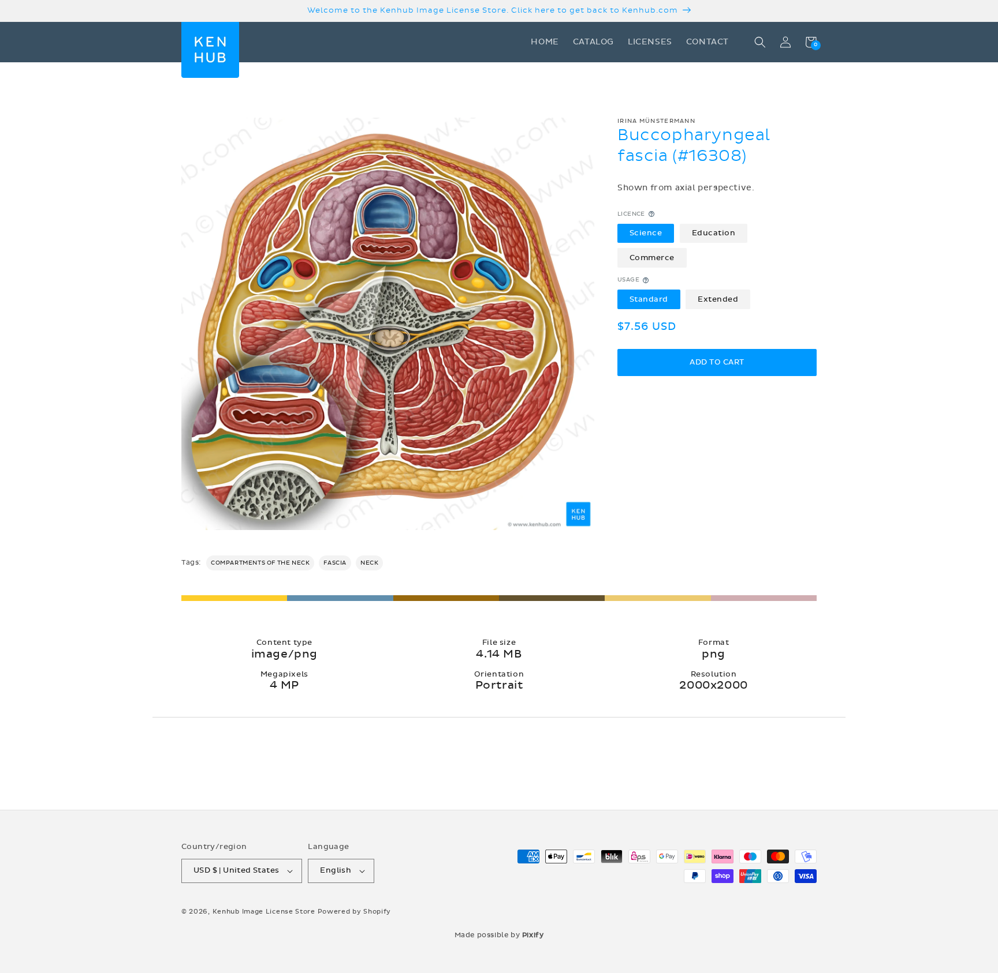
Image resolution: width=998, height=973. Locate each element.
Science (646, 233)
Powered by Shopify (355, 911)
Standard (649, 299)
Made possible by (499, 935)
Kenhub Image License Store (264, 911)
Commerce (652, 257)
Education (714, 233)
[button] (760, 42)
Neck (369, 562)
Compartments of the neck (260, 562)
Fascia (335, 562)
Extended (718, 299)
